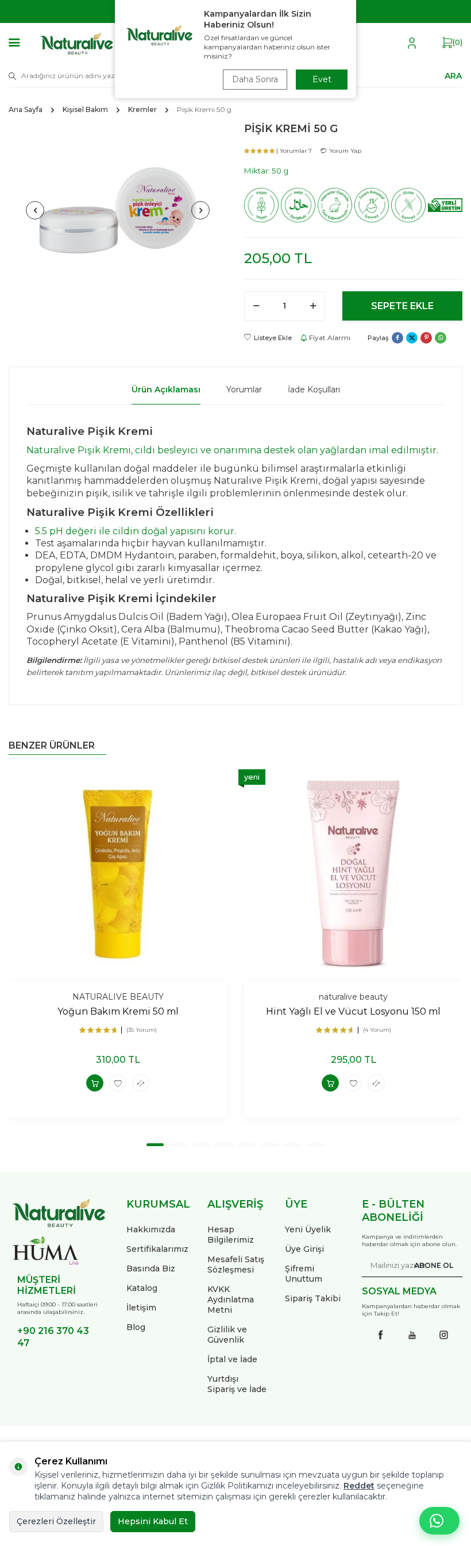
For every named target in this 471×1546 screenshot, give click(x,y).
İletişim (141, 1307)
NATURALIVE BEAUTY (118, 997)
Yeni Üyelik (308, 1229)
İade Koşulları (314, 389)
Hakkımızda (150, 1229)
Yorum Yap (345, 151)
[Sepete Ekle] (94, 1083)
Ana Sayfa (26, 109)
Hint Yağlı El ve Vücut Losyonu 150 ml (353, 1011)
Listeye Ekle (273, 338)
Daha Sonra (255, 79)
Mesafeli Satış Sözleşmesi (235, 1264)
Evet (321, 79)
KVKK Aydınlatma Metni (230, 1299)
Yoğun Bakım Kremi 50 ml (118, 1011)
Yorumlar (244, 389)
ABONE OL (433, 1265)
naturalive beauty (353, 997)
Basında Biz (150, 1268)
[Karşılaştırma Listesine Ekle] (140, 1083)
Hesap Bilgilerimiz (230, 1234)
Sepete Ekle (402, 305)
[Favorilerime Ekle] (117, 1083)
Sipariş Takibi (313, 1298)
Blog (135, 1327)
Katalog (141, 1288)
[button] (35, 210)
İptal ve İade (232, 1359)
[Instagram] (444, 1335)
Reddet (359, 1486)
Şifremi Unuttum (303, 1273)
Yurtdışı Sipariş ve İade (237, 1384)
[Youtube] (412, 1335)
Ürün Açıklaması (166, 389)
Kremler (142, 109)
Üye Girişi (304, 1249)
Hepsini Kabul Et (153, 1521)
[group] (118, 210)
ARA (453, 75)
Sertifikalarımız (157, 1249)
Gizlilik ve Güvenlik (227, 1334)
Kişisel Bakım (85, 109)
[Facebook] (380, 1335)
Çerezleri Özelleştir (56, 1521)
